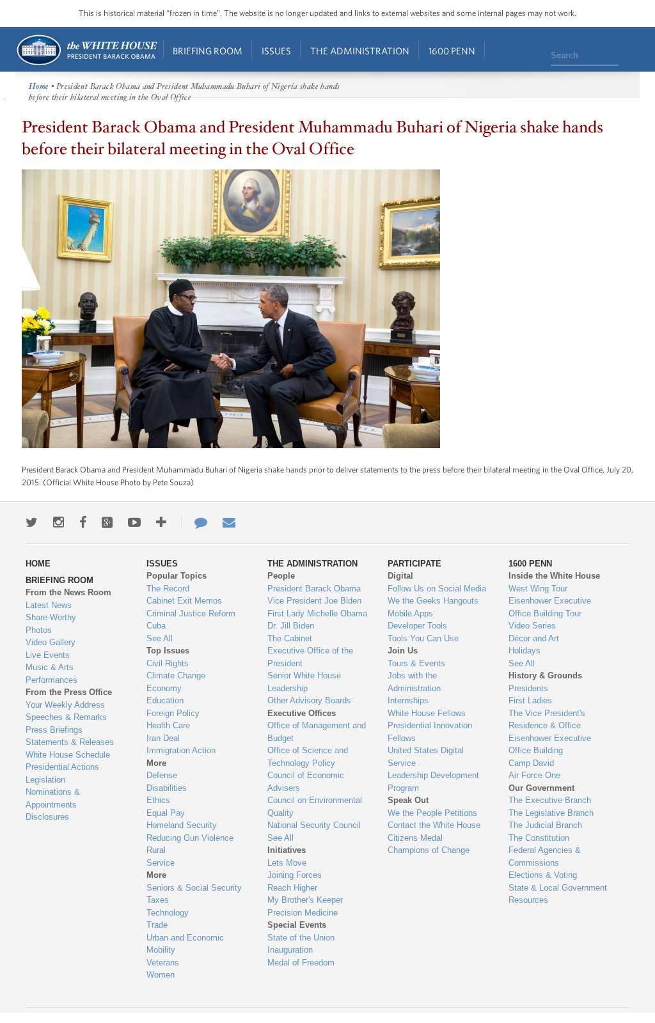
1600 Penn (452, 50)
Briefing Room (207, 50)
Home (86, 50)
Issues (276, 50)
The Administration (359, 50)
